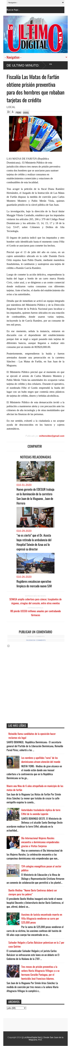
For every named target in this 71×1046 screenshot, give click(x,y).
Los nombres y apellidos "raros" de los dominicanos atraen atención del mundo (40, 760)
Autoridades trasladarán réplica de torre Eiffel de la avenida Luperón (40, 812)
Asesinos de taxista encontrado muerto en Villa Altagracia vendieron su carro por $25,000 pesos (41, 918)
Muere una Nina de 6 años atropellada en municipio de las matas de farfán (35, 788)
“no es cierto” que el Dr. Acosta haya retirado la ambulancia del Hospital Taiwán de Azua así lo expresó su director (34, 542)
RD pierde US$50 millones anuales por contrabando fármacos (35, 613)
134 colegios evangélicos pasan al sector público (41, 868)
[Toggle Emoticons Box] (8, 646)
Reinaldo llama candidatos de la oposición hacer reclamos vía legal (32, 736)
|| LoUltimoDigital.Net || (32, 1037)
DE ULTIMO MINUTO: (23, 65)
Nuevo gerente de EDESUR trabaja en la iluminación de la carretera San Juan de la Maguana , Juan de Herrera (35, 496)
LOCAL (11, 107)
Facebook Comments (36, 640)
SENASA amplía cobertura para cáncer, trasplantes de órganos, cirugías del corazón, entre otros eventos (35, 601)
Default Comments (36, 636)
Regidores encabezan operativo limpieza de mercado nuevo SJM (34, 583)
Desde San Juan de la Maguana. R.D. (46, 1038)
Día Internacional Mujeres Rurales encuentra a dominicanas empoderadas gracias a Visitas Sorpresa (40, 842)
